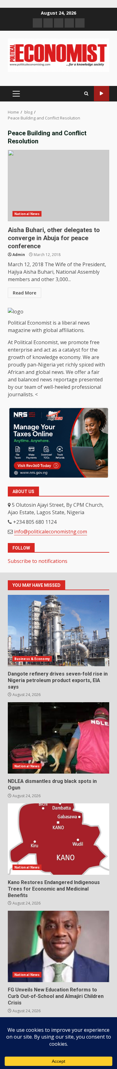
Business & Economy (32, 659)
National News (27, 214)
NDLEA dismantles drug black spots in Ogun (58, 738)
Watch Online (101, 93)
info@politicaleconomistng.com (50, 531)
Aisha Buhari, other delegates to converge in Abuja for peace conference (58, 185)
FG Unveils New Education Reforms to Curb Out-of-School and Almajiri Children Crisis (58, 946)
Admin (18, 254)
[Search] (86, 94)
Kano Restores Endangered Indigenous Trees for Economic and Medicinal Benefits (58, 839)
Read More (24, 293)
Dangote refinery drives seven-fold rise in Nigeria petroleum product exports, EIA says (58, 630)
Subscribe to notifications (37, 561)
